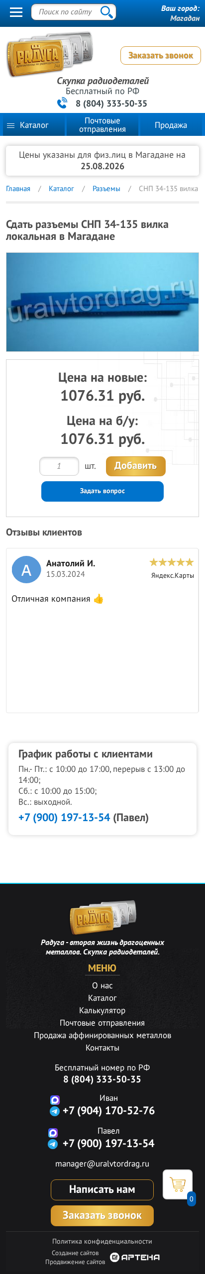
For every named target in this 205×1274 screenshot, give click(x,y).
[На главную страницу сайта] (99, 57)
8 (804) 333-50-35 (111, 104)
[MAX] (55, 1099)
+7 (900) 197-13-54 (64, 817)
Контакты (102, 1048)
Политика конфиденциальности (102, 1241)
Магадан (185, 18)
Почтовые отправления (102, 125)
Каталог (34, 125)
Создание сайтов (75, 1253)
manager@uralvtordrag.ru (102, 1164)
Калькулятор (102, 1011)
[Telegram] (55, 1111)
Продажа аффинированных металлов (102, 1036)
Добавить (135, 466)
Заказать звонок (160, 55)
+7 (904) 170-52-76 (109, 1110)
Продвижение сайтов (75, 1262)
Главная (18, 188)
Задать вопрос (102, 491)
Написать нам (102, 1189)
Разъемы (106, 188)
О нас (102, 986)
